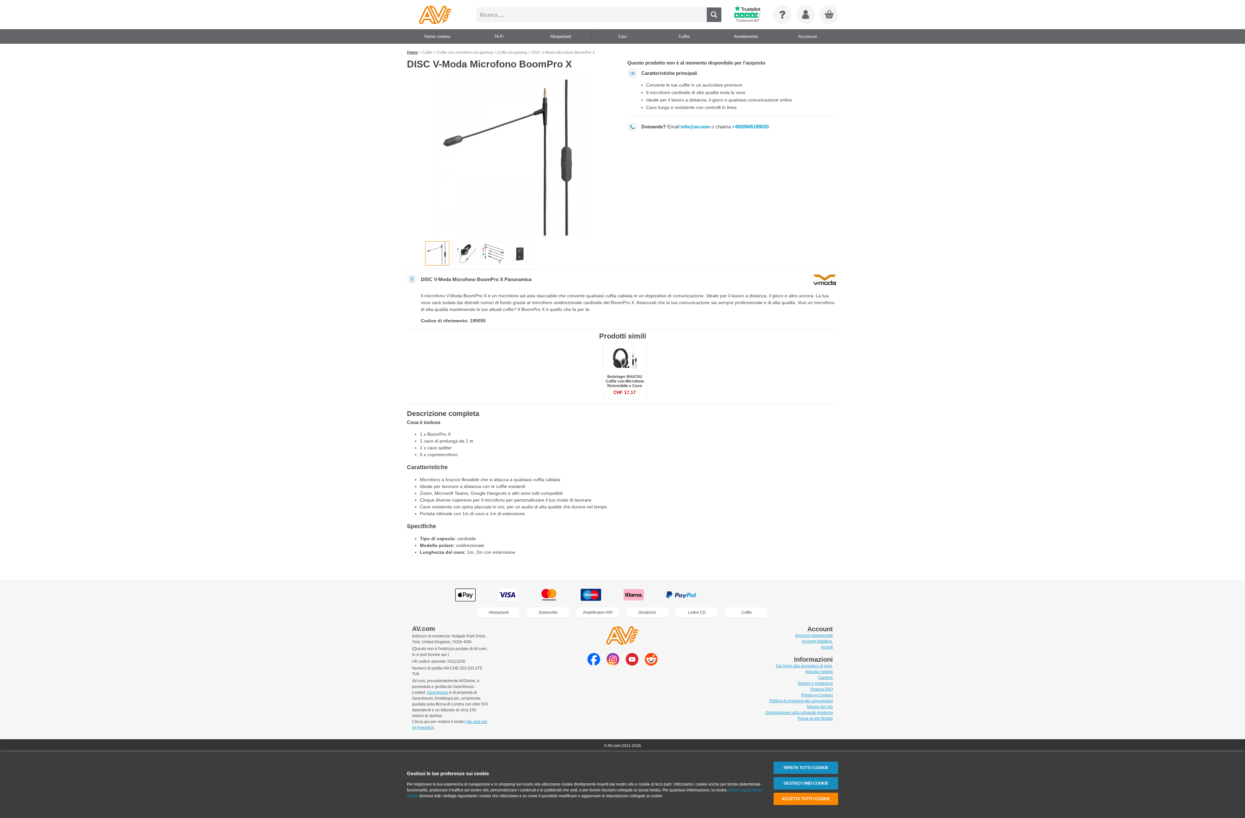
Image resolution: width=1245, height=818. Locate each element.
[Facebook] (593, 664)
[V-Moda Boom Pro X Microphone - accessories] (492, 253)
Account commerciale (814, 635)
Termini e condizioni (815, 683)
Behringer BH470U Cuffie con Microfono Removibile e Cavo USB (625, 383)
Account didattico (817, 641)
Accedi (827, 647)
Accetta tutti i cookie (806, 799)
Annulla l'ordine (819, 672)
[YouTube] (632, 664)
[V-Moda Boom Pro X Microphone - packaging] (520, 253)
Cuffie (746, 612)
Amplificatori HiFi (598, 612)
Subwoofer (548, 612)
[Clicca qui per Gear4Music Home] (435, 14)
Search (714, 14)
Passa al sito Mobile (815, 718)
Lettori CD (697, 612)
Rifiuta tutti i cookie (806, 767)
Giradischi (647, 612)
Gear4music (437, 692)
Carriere (825, 677)
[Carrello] (829, 15)
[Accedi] (805, 14)
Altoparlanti (499, 612)
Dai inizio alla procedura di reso (804, 666)
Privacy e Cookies (817, 695)
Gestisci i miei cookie (806, 783)
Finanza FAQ (821, 689)
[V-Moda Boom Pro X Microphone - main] (512, 158)
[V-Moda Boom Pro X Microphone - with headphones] (465, 253)
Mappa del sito (820, 707)
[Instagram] (613, 664)
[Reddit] (651, 664)
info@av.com (695, 126)
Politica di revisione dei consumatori (801, 701)
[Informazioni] (782, 14)
